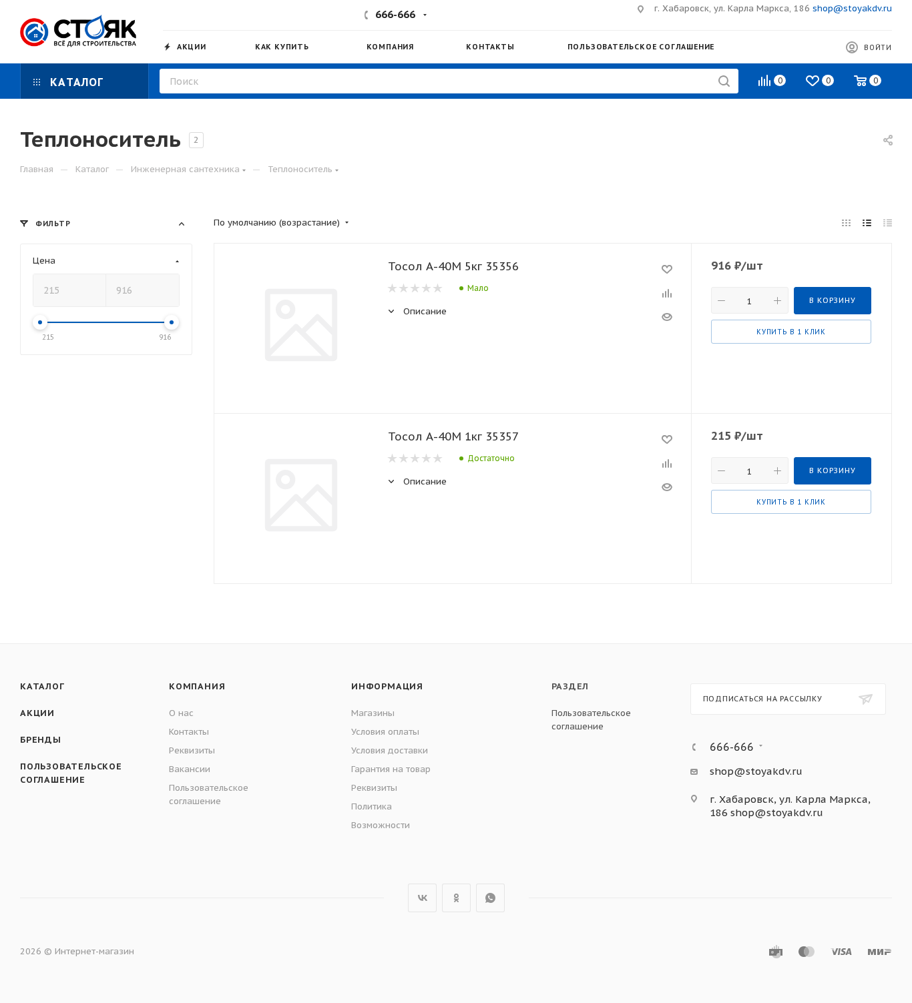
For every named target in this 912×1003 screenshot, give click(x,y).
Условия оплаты (385, 731)
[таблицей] (888, 223)
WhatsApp (490, 898)
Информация (387, 686)
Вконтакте (422, 898)
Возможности (380, 825)
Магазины (373, 713)
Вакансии (189, 769)
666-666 (395, 14)
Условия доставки (389, 750)
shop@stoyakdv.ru (852, 8)
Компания (197, 686)
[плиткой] (846, 223)
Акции (37, 713)
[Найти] (724, 81)
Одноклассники (456, 898)
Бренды (40, 739)
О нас (181, 713)
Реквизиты (192, 750)
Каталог (42, 686)
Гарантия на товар (391, 769)
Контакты (189, 731)
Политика (371, 806)
